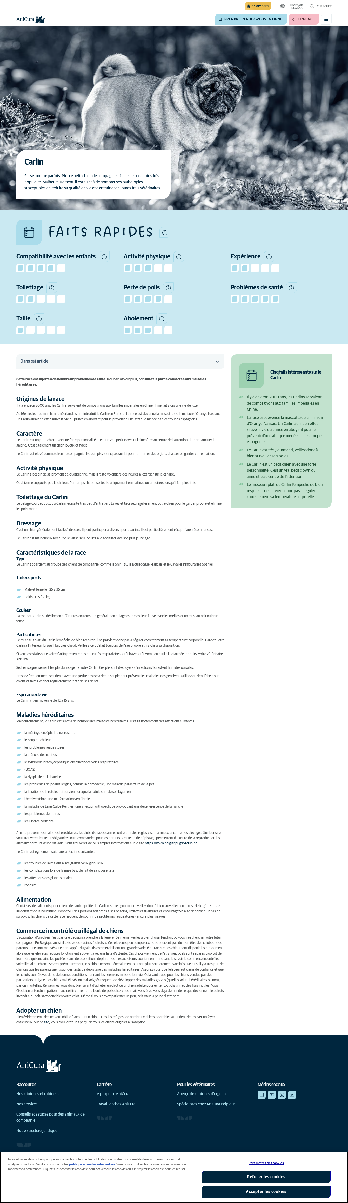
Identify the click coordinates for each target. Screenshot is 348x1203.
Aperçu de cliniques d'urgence (202, 1094)
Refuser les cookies (266, 1177)
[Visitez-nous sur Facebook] (262, 1095)
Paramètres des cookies (266, 1163)
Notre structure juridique (36, 1130)
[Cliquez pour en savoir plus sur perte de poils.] (168, 287)
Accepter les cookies (266, 1192)
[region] (174, 1177)
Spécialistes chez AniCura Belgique (206, 1104)
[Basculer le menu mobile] (326, 19)
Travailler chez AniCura (116, 1104)
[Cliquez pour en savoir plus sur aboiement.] (161, 318)
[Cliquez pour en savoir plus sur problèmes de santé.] (291, 287)
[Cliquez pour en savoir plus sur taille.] (39, 318)
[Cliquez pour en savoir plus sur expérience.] (269, 256)
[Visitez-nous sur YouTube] (272, 1095)
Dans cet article (34, 361)
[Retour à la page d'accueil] (30, 19)
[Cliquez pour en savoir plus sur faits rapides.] (164, 232)
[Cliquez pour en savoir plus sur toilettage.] (51, 287)
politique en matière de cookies (92, 1164)
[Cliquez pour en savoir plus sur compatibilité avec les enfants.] (104, 256)
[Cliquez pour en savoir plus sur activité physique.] (178, 256)
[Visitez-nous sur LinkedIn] (292, 1095)
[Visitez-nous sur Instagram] (282, 1095)
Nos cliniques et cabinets (37, 1094)
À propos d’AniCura (113, 1094)
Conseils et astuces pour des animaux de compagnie (50, 1117)
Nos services (27, 1104)
